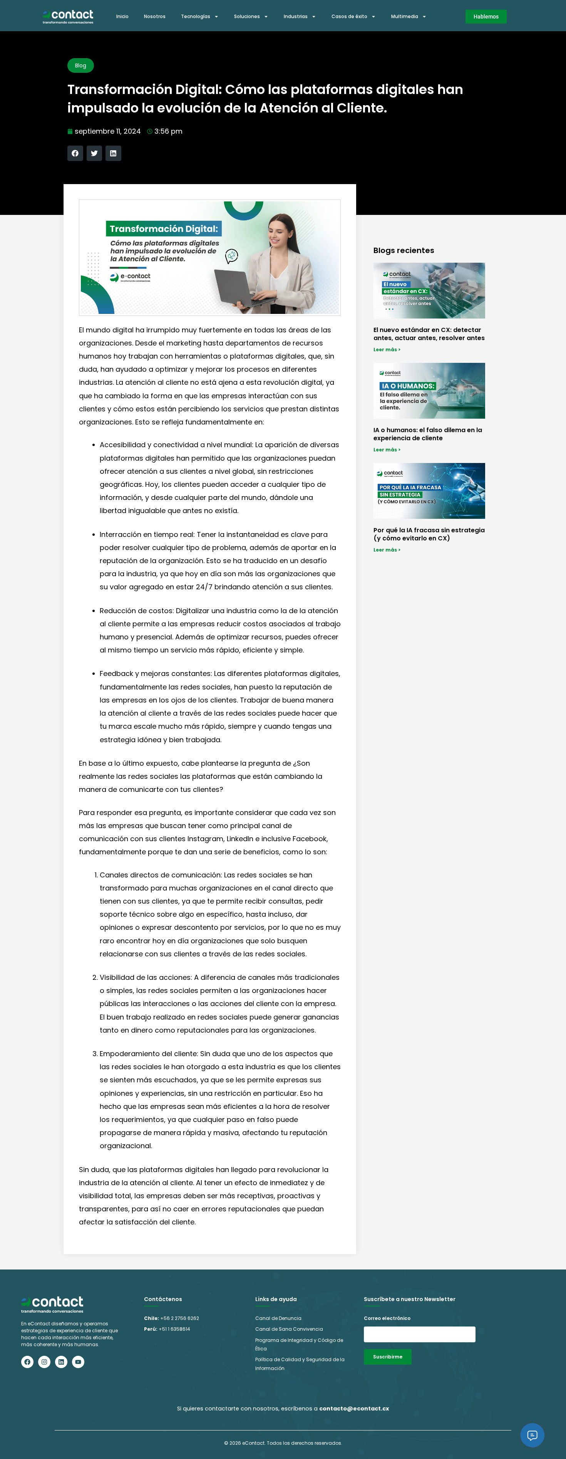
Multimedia (404, 16)
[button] (75, 153)
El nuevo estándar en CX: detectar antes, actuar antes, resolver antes (429, 333)
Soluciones (247, 16)
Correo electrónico (387, 1318)
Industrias (296, 16)
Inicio (122, 16)
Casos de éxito (349, 16)
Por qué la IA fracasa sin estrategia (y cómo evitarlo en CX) (429, 534)
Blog (80, 65)
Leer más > (386, 349)
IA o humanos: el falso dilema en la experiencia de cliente (427, 434)
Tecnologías (195, 16)
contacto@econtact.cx (354, 1408)
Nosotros (155, 16)
